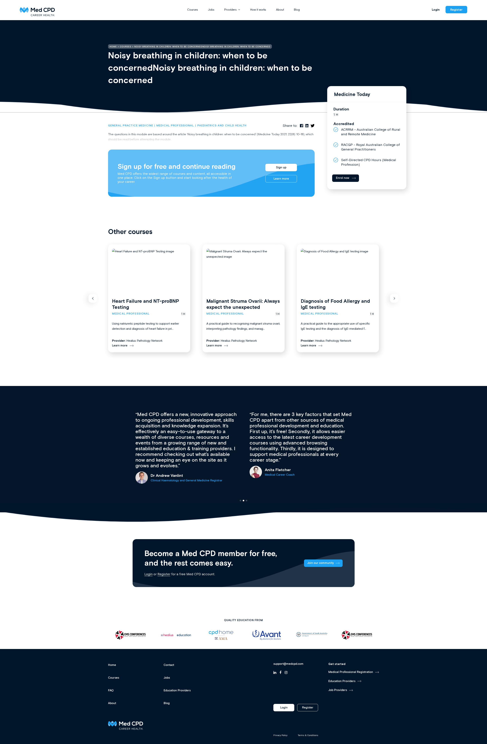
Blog (297, 9)
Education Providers (177, 690)
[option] (130, 635)
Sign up (281, 167)
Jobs (211, 9)
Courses (192, 9)
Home (112, 665)
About (280, 9)
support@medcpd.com (288, 664)
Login (436, 9)
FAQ (111, 690)
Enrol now (342, 178)
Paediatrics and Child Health (222, 125)
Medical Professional (175, 125)
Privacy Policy (280, 735)
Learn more (281, 179)
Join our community (320, 563)
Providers (230, 9)
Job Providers (337, 690)
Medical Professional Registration (350, 672)
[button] (92, 298)
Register (456, 9)
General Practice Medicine (130, 125)
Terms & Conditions (308, 735)
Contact (169, 665)
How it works (258, 9)
